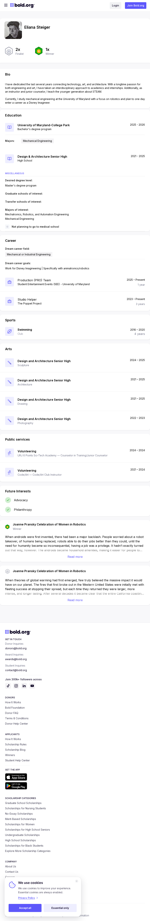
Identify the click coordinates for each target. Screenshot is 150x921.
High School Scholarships (20, 840)
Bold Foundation (15, 707)
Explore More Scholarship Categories (27, 850)
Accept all (25, 907)
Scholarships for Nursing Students (25, 808)
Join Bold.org (135, 5)
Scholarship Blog (15, 749)
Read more (75, 557)
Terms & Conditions (17, 718)
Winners (10, 755)
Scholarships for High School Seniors (27, 829)
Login (115, 5)
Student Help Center (17, 760)
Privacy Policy (26, 897)
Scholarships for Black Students (24, 845)
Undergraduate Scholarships (22, 834)
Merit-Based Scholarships (20, 819)
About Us (10, 866)
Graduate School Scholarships (23, 803)
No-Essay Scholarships (19, 813)
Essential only (60, 907)
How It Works (13, 702)
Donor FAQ (11, 712)
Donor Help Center (16, 723)
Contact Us (11, 871)
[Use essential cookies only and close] (77, 881)
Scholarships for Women (20, 824)
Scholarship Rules (16, 744)
